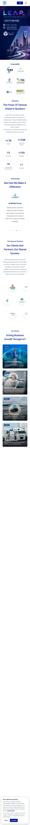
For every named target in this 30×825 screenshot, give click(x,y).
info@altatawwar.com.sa (18, 815)
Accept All (13, 820)
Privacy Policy (11, 810)
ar (20, 3)
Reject (6, 820)
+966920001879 (6, 816)
